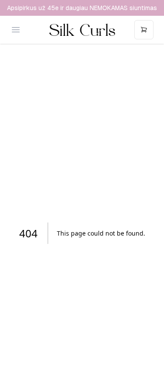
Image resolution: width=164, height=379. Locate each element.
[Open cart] (144, 30)
